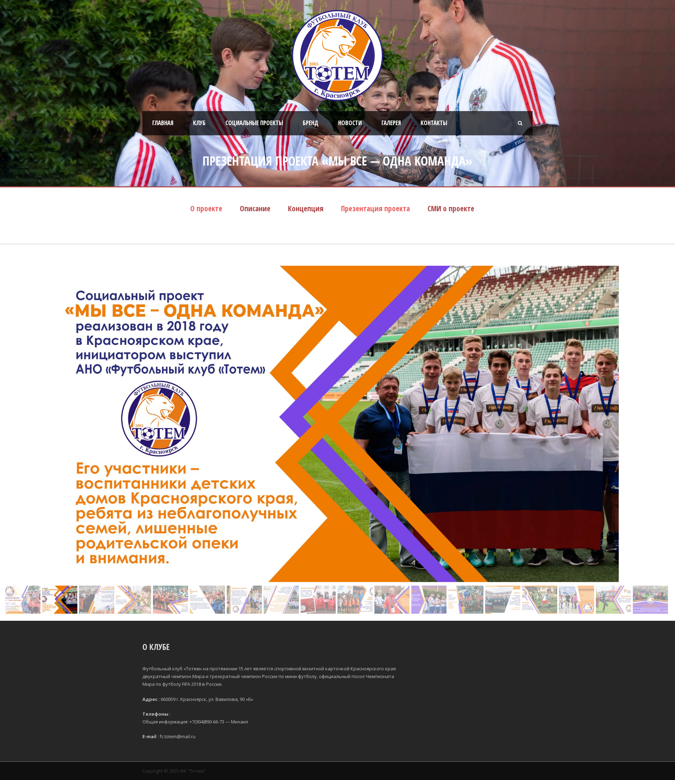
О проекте (206, 208)
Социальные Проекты (254, 123)
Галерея (391, 123)
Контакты (433, 123)
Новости (350, 123)
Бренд (311, 123)
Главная (162, 123)
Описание (255, 208)
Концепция (305, 208)
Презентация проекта (375, 208)
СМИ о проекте (451, 208)
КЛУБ (199, 123)
